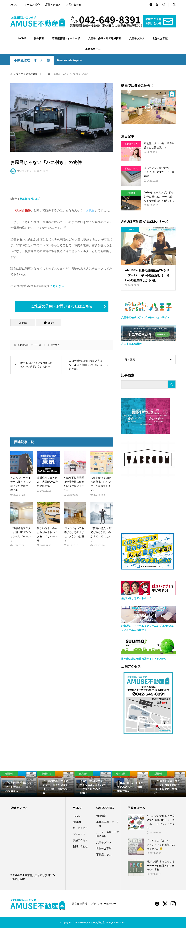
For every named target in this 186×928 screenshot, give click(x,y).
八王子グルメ (136, 38)
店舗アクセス (52, 4)
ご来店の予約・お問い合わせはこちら (62, 306)
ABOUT (14, 4)
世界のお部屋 (160, 38)
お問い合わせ (73, 4)
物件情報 (39, 38)
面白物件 (55, 345)
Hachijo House (29, 198)
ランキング (79, 834)
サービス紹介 (32, 4)
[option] (18, 784)
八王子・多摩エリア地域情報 (104, 38)
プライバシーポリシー (103, 903)
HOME (22, 38)
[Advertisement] (35, 405)
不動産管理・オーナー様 (66, 38)
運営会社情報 (79, 903)
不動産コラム (93, 48)
